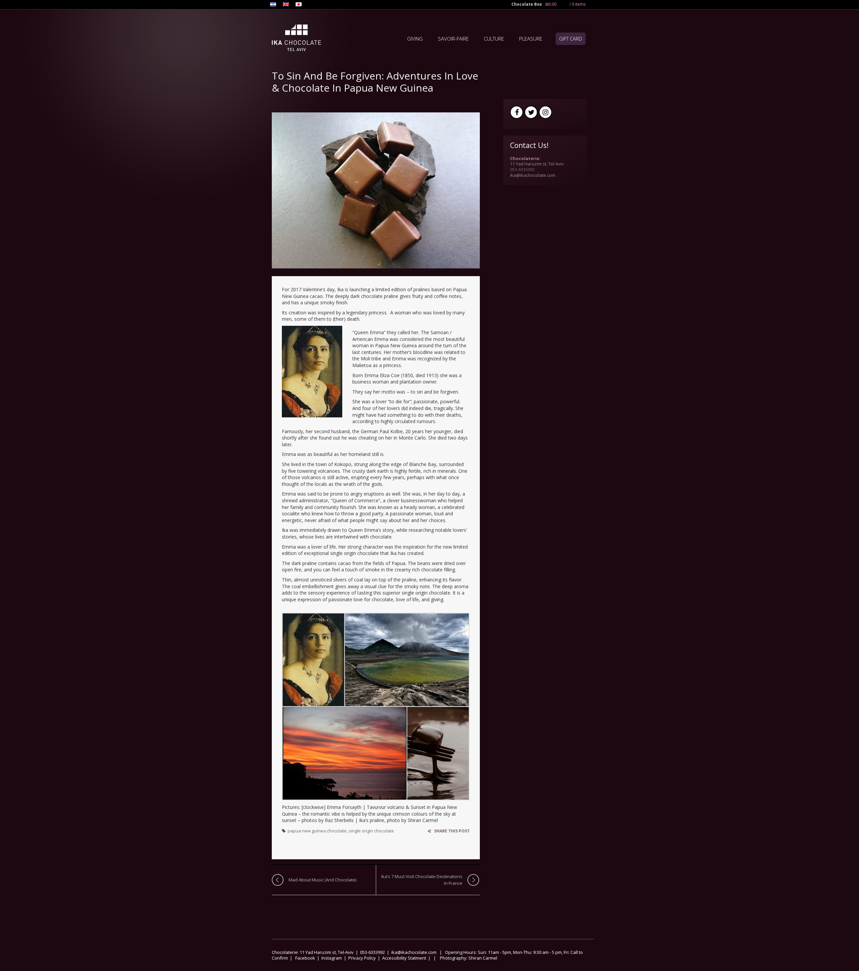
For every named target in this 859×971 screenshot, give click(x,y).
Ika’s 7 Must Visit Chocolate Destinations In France (421, 879)
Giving (415, 38)
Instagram (545, 112)
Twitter (531, 112)
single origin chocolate (371, 831)
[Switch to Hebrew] (273, 5)
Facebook (516, 112)
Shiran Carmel (482, 958)
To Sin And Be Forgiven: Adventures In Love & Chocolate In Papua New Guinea (375, 82)
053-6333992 (522, 169)
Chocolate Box (526, 4)
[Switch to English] (286, 5)
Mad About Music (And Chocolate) (323, 880)
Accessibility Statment (404, 958)
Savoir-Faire (453, 38)
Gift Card (570, 38)
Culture (494, 38)
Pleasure (530, 38)
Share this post (452, 831)
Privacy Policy (362, 958)
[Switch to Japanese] (298, 5)
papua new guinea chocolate (317, 831)
